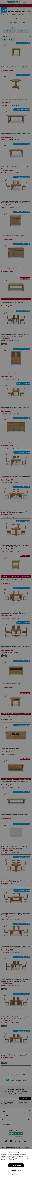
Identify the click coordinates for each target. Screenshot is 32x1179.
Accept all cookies (16, 1165)
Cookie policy (6, 1158)
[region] (16, 1164)
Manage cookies (16, 1175)
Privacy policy (15, 1158)
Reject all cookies (16, 1170)
